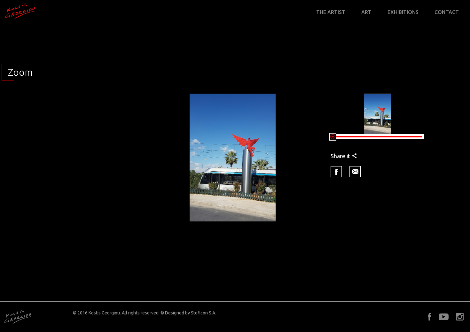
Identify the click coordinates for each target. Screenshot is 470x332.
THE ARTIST (330, 12)
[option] (232, 157)
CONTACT (447, 12)
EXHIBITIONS (403, 12)
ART (366, 12)
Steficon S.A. (203, 312)
